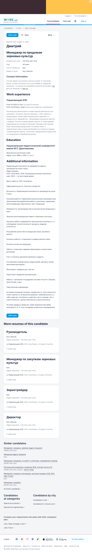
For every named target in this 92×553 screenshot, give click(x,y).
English (6, 539)
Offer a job (12, 35)
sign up (25, 88)
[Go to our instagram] (27, 539)
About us (26, 546)
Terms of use (74, 546)
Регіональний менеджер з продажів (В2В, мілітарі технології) (28, 467)
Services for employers (12, 546)
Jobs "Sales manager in (15, 524)
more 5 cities (29, 470)
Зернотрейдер (17, 390)
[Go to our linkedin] (32, 539)
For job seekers (80, 16)
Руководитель (16, 332)
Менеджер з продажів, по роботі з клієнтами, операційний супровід (30, 461)
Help (65, 546)
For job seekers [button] (78, 539)
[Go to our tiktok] (38, 539)
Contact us (36, 546)
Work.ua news (47, 546)
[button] (75, 21)
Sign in (83, 21)
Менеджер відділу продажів (15, 454)
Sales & (12, 503)
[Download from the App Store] (48, 539)
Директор (13, 417)
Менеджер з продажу (12, 482)
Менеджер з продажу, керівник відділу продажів (23, 448)
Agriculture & (13, 507)
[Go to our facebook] (17, 539)
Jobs (8, 528)
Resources (58, 546)
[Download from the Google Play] (62, 539)
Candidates (40, 500)
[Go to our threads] (22, 539)
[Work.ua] (10, 20)
